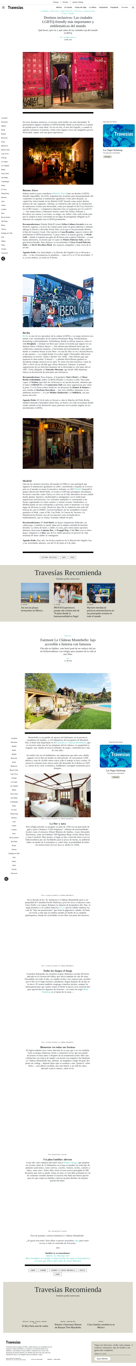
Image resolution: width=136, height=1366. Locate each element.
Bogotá (3, 134)
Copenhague (5, 181)
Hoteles (77, 11)
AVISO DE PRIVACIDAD (36, 1359)
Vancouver (4, 253)
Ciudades (45, 11)
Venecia (3, 229)
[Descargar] (119, 135)
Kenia (3, 142)
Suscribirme (102, 1358)
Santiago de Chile (6, 233)
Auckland (4, 118)
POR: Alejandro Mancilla (68, 37)
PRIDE (72, 557)
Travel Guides (68, 13)
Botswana (4, 138)
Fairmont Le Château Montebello (63, 1270)
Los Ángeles (5, 165)
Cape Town (5, 154)
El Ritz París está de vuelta (35, 1326)
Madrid (3, 126)
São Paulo (4, 221)
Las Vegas (4, 161)
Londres (3, 209)
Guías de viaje (80, 7)
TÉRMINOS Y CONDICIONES (53, 1359)
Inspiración (103, 7)
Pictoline (65, 2)
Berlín (3, 130)
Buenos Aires (5, 150)
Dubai (3, 185)
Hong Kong (5, 193)
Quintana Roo (71, 1321)
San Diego (4, 177)
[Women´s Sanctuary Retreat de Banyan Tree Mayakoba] (68, 1310)
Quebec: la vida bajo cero (57, 1255)
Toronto (3, 249)
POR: (68, 658)
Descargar (107, 156)
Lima (2, 201)
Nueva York (5, 173)
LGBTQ (64, 557)
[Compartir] (3, 259)
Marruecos (4, 146)
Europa (32, 1321)
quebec (57, 1274)
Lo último (92, 7)
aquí (77, 1240)
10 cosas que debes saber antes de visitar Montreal (57, 1261)
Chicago (3, 158)
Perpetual (114, 7)
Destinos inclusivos (49, 557)
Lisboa (3, 205)
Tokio (3, 245)
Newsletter (124, 7)
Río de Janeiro (5, 217)
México (59, 7)
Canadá (32, 1270)
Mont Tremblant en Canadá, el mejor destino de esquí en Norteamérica (57, 1258)
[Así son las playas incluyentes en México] (35, 593)
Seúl (2, 237)
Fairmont (43, 1270)
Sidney (3, 241)
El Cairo (3, 189)
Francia (37, 1321)
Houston (4, 197)
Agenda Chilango (77, 2)
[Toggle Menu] (3, 7)
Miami (3, 169)
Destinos (55, 11)
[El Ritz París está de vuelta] (35, 1310)
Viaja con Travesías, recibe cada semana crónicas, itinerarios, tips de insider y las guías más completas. (112, 1348)
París (2, 213)
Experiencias (66, 11)
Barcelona (4, 122)
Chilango (56, 2)
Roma (3, 225)
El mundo (68, 7)
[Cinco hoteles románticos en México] (101, 1310)
